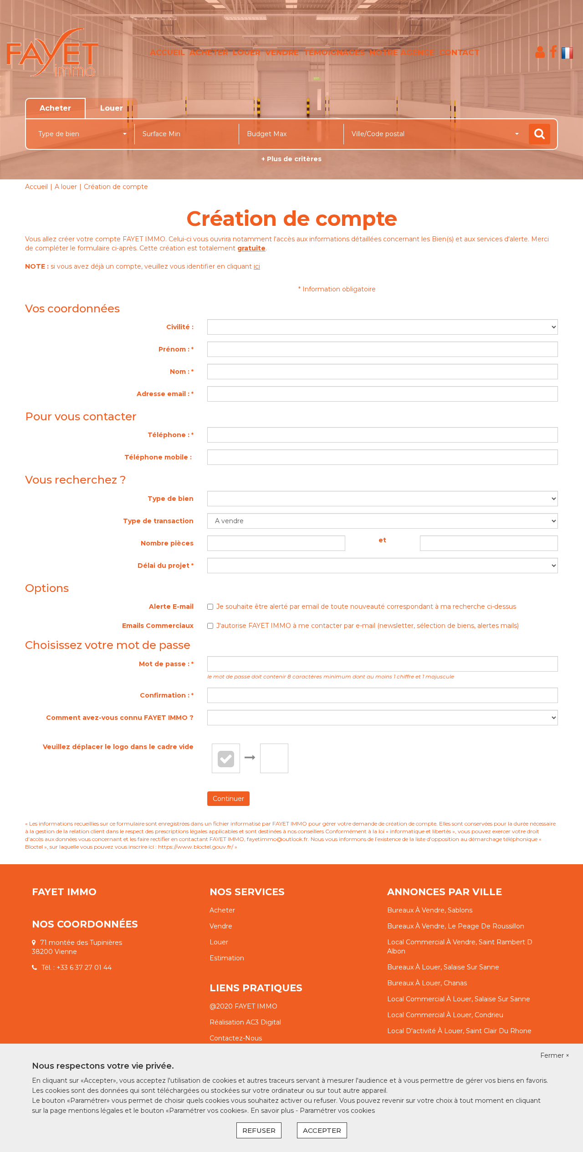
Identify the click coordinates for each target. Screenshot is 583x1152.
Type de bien (171, 498)
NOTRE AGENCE (402, 52)
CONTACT (459, 52)
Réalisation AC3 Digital (245, 1022)
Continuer (228, 799)
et (382, 540)
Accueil (36, 187)
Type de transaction (158, 521)
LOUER (247, 52)
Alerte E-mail (171, 606)
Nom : (182, 371)
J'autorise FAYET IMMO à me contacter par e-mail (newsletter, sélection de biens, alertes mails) (367, 626)
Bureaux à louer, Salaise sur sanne (443, 967)
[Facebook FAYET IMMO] (553, 52)
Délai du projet (166, 565)
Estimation (227, 958)
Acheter (222, 910)
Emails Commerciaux (158, 626)
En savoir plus (273, 1110)
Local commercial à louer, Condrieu (445, 1015)
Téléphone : (171, 435)
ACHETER (208, 52)
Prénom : (176, 349)
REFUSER (259, 1130)
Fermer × (554, 1055)
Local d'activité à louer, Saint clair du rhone (459, 1031)
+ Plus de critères (291, 159)
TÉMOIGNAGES (334, 52)
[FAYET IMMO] (52, 52)
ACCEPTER (322, 1130)
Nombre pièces (167, 543)
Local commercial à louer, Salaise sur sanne (458, 999)
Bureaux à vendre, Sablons (429, 910)
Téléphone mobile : (159, 457)
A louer (66, 187)
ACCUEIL (167, 52)
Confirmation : (167, 695)
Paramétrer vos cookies (337, 1110)
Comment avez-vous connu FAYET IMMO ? (120, 718)
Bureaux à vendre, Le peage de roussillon (455, 926)
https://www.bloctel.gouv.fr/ (195, 846)
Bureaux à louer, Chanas (427, 983)
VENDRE (282, 52)
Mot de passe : (166, 664)
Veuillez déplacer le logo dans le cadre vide (118, 747)
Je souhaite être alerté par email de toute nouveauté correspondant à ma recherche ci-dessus (366, 606)
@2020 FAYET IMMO (243, 1006)
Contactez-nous (236, 1038)
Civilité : (180, 327)
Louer (219, 942)
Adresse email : (165, 394)
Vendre (221, 926)
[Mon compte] (540, 52)
